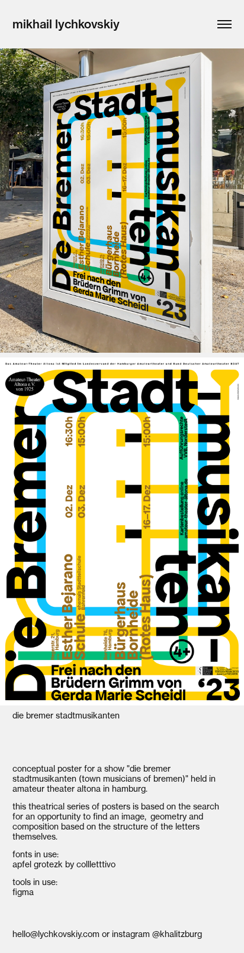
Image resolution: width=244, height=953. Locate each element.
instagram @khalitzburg (157, 934)
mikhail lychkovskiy (66, 24)
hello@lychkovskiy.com (55, 934)
